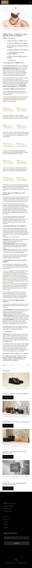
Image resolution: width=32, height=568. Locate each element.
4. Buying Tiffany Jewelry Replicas (18, 50)
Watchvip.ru (6, 283)
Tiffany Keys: (6, 151)
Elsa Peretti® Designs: (9, 168)
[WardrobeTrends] (5, 2)
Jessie (11, 10)
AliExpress (6, 276)
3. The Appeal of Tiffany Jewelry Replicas (17, 46)
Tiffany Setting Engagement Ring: (12, 97)
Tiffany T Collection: (8, 115)
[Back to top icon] (16, 559)
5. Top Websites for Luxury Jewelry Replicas (15, 53)
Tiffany (20, 65)
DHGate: (5, 271)
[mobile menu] (30, 2)
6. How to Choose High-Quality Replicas (17, 57)
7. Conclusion (11, 60)
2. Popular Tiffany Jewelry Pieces (17, 43)
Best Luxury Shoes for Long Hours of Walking (15, 393)
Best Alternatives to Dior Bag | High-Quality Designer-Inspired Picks (14, 484)
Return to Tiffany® (8, 132)
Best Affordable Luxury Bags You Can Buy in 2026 (16, 422)
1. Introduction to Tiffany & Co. (17, 41)
